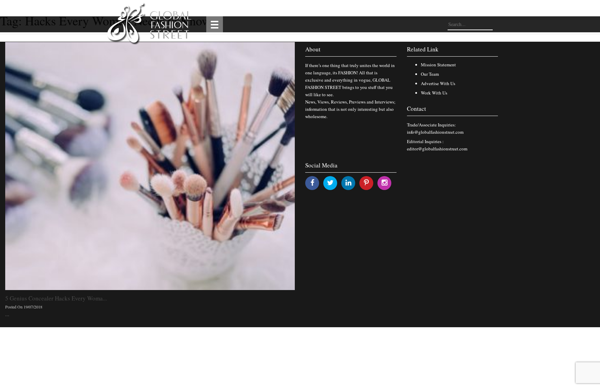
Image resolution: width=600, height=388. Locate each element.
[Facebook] (312, 182)
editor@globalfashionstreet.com (437, 149)
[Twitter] (330, 182)
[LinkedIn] (348, 182)
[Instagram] (385, 182)
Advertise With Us (438, 83)
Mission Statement (438, 64)
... (7, 314)
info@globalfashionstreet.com (435, 132)
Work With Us (434, 93)
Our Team (430, 74)
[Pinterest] (366, 182)
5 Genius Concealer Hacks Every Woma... (56, 298)
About (312, 49)
